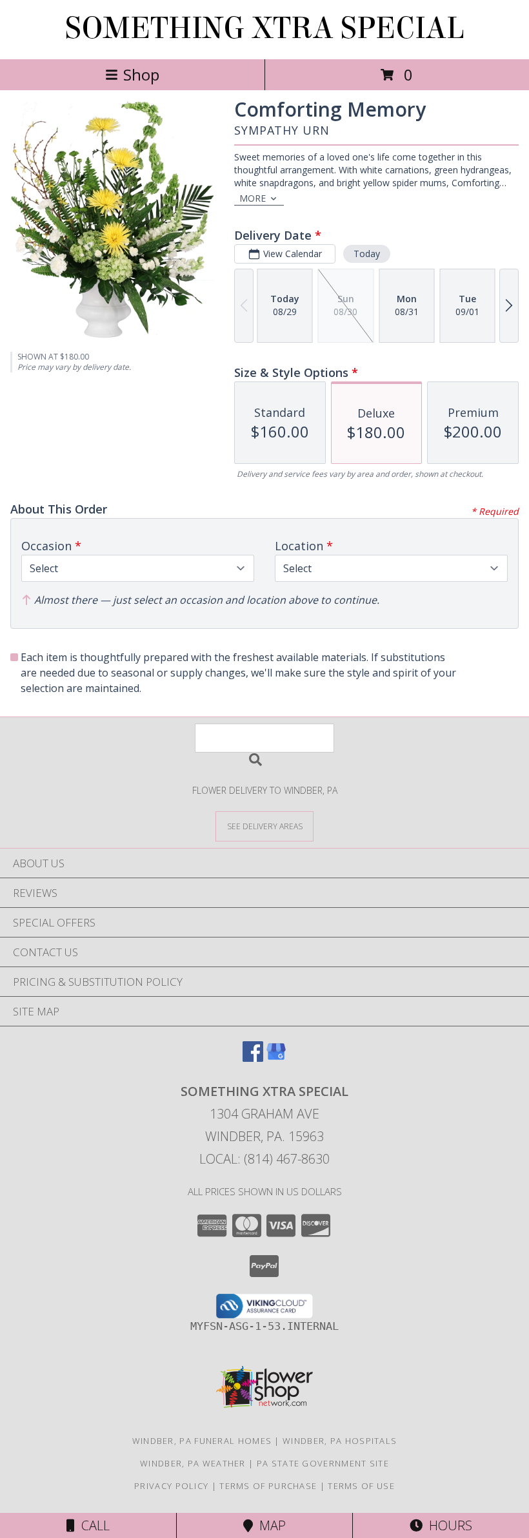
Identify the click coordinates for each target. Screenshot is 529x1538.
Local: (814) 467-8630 (264, 1159)
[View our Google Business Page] (276, 1057)
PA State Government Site (323, 1463)
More (252, 198)
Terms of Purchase (268, 1486)
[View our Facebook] (253, 1057)
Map (269, 1525)
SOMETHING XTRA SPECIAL (264, 28)
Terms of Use (361, 1486)
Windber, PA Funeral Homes (202, 1441)
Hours (447, 1525)
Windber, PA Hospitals (340, 1441)
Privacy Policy (171, 1486)
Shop (141, 74)
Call (92, 1525)
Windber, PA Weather (193, 1463)
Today (367, 253)
